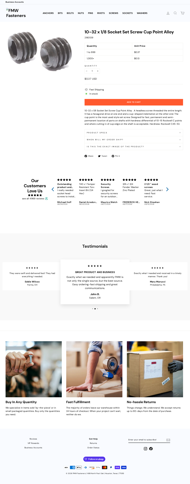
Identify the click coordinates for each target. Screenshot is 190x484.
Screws (113, 13)
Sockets (127, 13)
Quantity (91, 66)
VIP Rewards (33, 443)
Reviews (33, 439)
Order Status (93, 447)
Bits (60, 13)
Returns (93, 443)
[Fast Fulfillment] (94, 369)
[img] (35, 195)
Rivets (101, 13)
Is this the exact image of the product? (115, 146)
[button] (53, 189)
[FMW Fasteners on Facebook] (151, 448)
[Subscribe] (168, 440)
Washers (142, 13)
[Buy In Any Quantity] (34, 369)
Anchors (48, 13)
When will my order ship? (105, 139)
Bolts (70, 13)
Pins (90, 13)
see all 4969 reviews (33, 198)
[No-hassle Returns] (155, 369)
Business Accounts (15, 2)
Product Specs (97, 132)
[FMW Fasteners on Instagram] (145, 448)
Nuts (81, 13)
